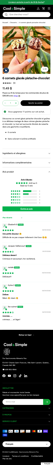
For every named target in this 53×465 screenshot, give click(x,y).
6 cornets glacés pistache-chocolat (32, 22)
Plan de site (7, 459)
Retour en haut (25, 335)
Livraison (5, 456)
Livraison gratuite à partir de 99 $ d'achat (26, 2)
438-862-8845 (11, 369)
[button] (43, 8)
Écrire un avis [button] (27, 209)
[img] (8, 230)
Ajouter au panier (35, 103)
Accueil (5, 22)
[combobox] (26, 14)
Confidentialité (37, 456)
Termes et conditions (20, 456)
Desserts (13, 22)
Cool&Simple (13, 452)
